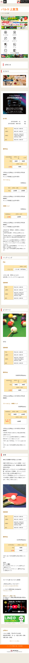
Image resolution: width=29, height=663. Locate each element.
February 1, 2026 (7, 590)
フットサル (5, 35)
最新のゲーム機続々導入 (9, 596)
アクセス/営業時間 (14, 53)
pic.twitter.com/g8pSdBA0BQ (10, 586)
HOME (2, 13)
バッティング (5, 41)
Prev (3, 23)
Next (26, 23)
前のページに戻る (14, 641)
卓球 (6, 47)
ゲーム (14, 47)
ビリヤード (14, 41)
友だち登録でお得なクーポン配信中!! (14, 623)
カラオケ (14, 35)
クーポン (5, 53)
